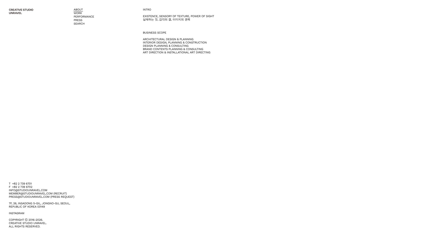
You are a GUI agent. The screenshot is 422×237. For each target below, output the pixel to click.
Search (79, 23)
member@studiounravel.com (31, 193)
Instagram (16, 213)
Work (78, 13)
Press (78, 20)
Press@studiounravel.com (29, 197)
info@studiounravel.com (28, 190)
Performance (84, 16)
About (78, 9)
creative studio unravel (21, 11)
